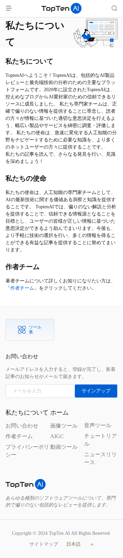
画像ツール (64, 426)
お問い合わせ (21, 426)
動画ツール (64, 447)
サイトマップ (43, 544)
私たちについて (27, 412)
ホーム (59, 412)
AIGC (57, 436)
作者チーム (22, 288)
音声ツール (97, 425)
